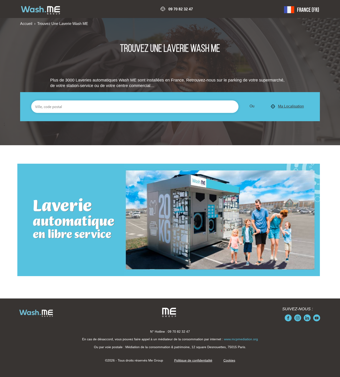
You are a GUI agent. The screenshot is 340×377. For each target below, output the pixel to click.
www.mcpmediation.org (241, 339)
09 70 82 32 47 (180, 9)
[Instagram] (297, 317)
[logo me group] (169, 312)
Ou (252, 106)
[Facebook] (288, 317)
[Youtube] (316, 317)
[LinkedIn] (307, 317)
